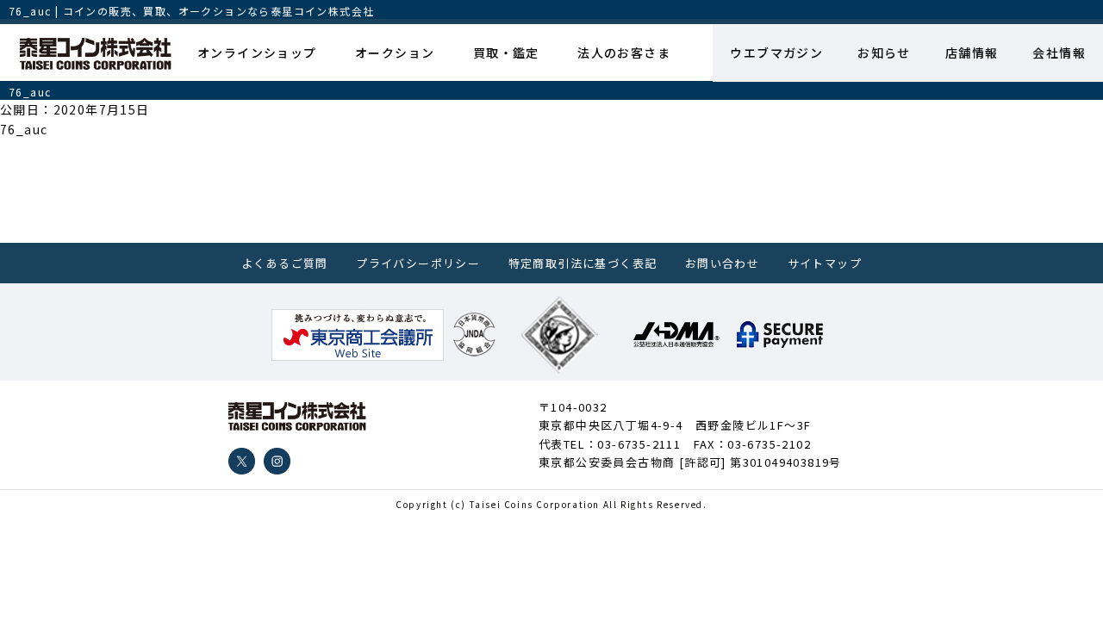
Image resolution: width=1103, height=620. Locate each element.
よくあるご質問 (284, 263)
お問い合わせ (722, 263)
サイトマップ (825, 263)
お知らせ (884, 52)
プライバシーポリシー (418, 263)
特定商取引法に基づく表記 (582, 263)
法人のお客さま (623, 52)
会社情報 (1059, 52)
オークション (394, 52)
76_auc (23, 129)
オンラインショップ (257, 52)
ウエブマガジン (776, 52)
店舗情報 (972, 52)
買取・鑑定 (506, 52)
